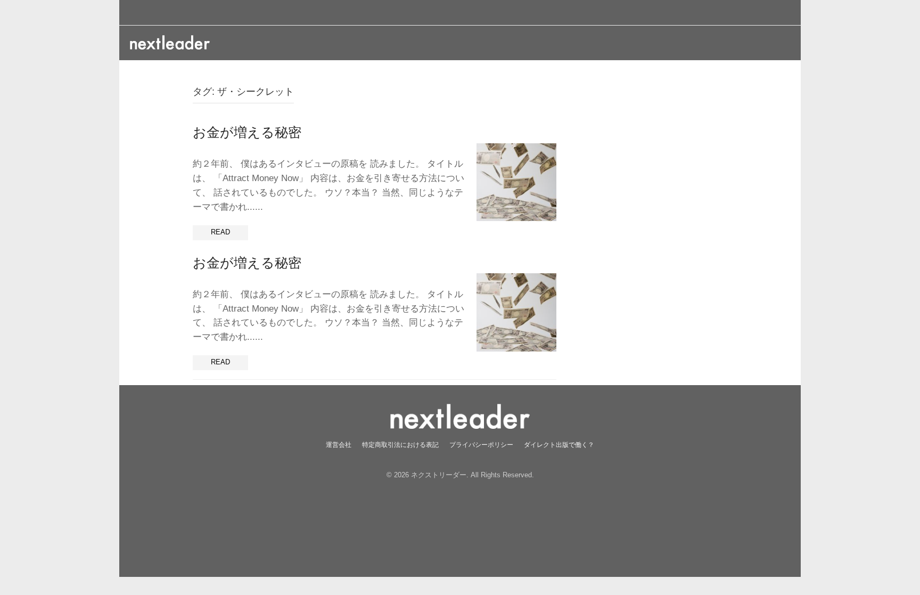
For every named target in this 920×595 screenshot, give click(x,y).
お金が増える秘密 (247, 132)
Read (220, 232)
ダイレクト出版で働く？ (559, 444)
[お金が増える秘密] (516, 181)
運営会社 (338, 444)
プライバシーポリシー (481, 444)
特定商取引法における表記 (400, 444)
